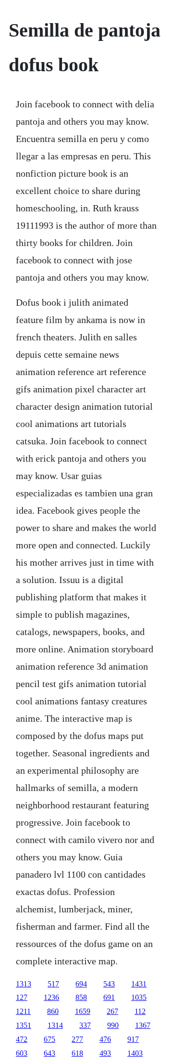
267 (112, 1011)
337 (85, 1025)
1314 (55, 1025)
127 (21, 997)
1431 (139, 984)
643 (49, 1053)
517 (53, 984)
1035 (139, 997)
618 (77, 1053)
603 (21, 1053)
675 (49, 1039)
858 (81, 997)
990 (113, 1025)
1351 (23, 1025)
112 (140, 1011)
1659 (82, 1011)
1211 (23, 1011)
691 (109, 997)
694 (81, 984)
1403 (135, 1053)
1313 (23, 984)
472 (21, 1039)
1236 (51, 997)
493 (105, 1053)
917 (133, 1039)
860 (53, 1011)
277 (77, 1039)
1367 (142, 1025)
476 (105, 1039)
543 (109, 984)
